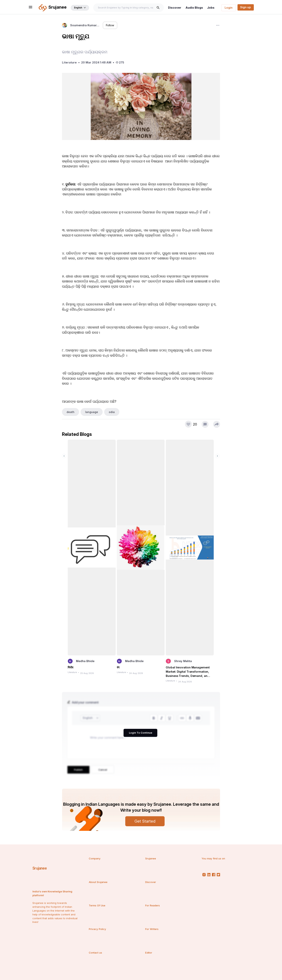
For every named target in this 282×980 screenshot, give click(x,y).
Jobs (210, 7)
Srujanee (39, 868)
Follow (110, 25)
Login (229, 7)
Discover (174, 7)
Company (95, 858)
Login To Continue (140, 732)
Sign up (245, 7)
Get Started (144, 821)
